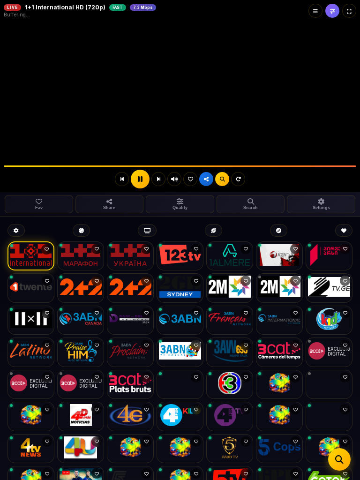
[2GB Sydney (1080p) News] (180, 288)
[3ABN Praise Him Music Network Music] (80, 352)
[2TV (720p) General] (329, 288)
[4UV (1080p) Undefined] (130, 449)
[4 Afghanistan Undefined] (31, 416)
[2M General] (229, 288)
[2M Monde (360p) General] (279, 288)
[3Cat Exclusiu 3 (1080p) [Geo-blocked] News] (80, 384)
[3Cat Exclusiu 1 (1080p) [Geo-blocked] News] (329, 352)
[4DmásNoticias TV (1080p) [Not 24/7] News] (80, 416)
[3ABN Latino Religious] (31, 352)
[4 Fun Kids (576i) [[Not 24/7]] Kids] (180, 416)
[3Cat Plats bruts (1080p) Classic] (130, 384)
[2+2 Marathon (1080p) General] (130, 288)
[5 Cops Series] (279, 449)
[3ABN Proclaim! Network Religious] (130, 352)
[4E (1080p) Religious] (130, 416)
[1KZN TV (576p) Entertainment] (279, 256)
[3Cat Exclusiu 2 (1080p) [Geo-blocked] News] (31, 384)
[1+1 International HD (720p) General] (31, 256)
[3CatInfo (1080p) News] (180, 384)
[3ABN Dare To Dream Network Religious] (130, 320)
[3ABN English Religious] (180, 320)
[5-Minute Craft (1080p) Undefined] (180, 449)
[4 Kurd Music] (329, 416)
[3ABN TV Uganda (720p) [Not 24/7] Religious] (180, 352)
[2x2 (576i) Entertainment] (31, 320)
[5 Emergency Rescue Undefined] (329, 449)
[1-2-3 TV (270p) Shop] (180, 256)
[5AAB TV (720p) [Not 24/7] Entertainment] (229, 449)
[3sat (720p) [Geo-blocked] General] (329, 384)
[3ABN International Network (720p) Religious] (279, 320)
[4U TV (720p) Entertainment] (80, 449)
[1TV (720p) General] (329, 256)
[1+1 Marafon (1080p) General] (80, 256)
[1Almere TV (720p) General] (229, 256)
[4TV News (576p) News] (31, 449)
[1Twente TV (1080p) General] (31, 288)
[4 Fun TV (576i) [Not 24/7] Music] (229, 416)
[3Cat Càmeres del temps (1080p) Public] (279, 352)
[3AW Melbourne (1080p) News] (229, 352)
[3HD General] (229, 384)
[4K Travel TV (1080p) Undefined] (279, 416)
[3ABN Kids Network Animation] (329, 320)
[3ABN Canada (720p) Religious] (80, 320)
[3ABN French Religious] (229, 320)
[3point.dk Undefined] (279, 384)
